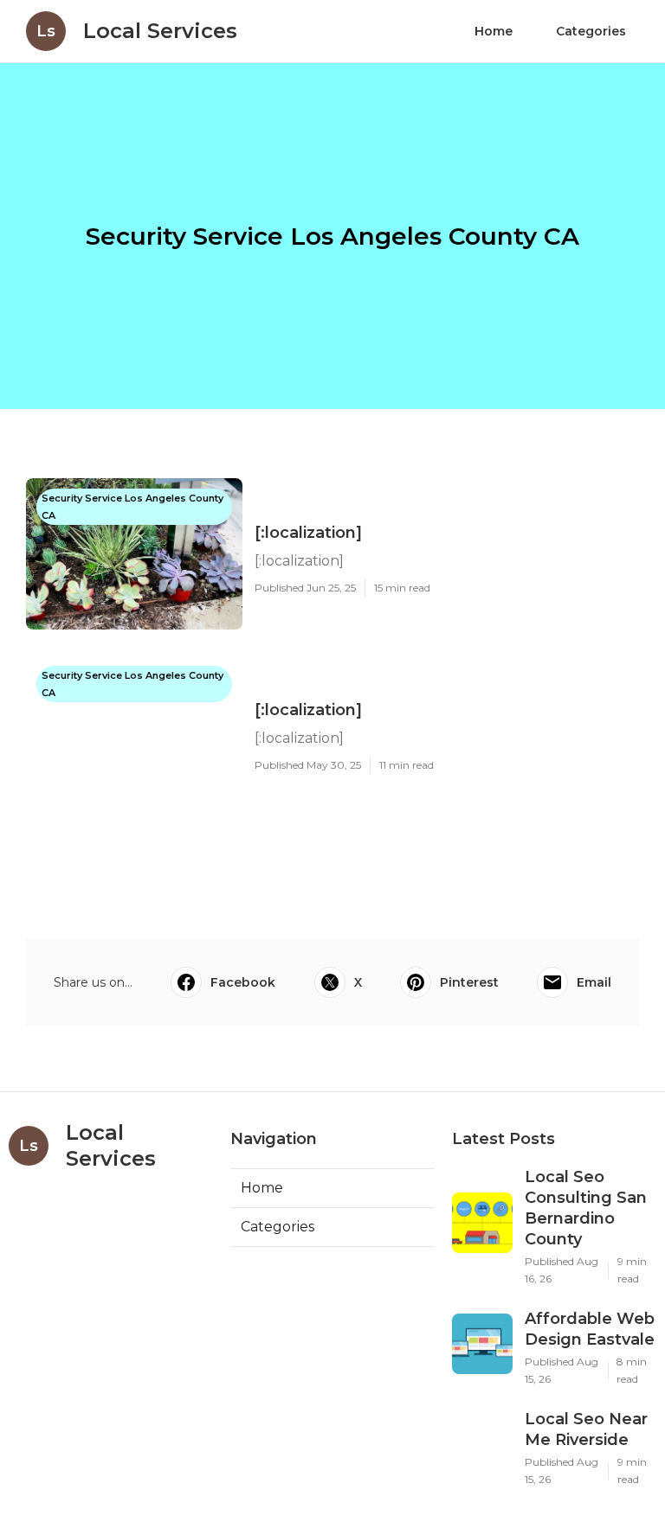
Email (594, 982)
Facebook (242, 982)
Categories (591, 31)
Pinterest (469, 982)
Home (494, 31)
